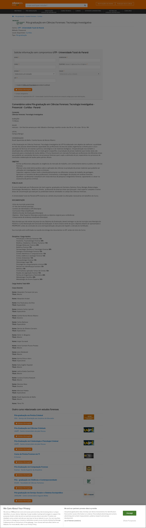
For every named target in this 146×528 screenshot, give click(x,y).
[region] (73, 516)
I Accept (129, 513)
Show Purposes (129, 520)
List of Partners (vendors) (72, 521)
